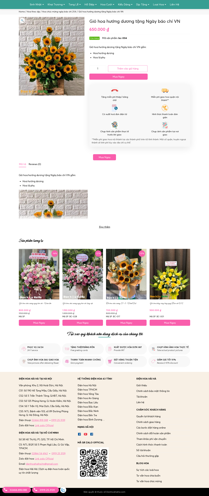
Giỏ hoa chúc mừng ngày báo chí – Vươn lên (35, 303)
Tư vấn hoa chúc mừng (149, 481)
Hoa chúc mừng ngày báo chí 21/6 (59, 11)
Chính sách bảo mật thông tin (153, 390)
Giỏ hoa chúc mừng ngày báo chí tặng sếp (77, 303)
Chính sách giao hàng (148, 421)
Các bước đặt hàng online (151, 427)
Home (22, 11)
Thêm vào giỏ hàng (127, 68)
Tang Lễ (73, 4)
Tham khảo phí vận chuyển (151, 438)
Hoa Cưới (106, 4)
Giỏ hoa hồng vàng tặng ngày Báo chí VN (166, 303)
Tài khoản (141, 396)
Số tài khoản (143, 450)
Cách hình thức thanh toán (151, 444)
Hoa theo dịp (33, 11)
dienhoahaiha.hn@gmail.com (42, 463)
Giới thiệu (141, 385)
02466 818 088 (40, 420)
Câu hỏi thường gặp (147, 455)
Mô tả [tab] (22, 164)
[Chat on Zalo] (63, 490)
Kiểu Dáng (124, 4)
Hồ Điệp (89, 4)
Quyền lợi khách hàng (148, 416)
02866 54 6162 (40, 453)
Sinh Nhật (36, 4)
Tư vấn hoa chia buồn (148, 475)
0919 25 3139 (58, 420)
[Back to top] (203, 490)
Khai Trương (55, 4)
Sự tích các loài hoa (147, 469)
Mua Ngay (118, 76)
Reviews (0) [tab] (35, 164)
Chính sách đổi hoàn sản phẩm (153, 433)
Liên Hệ (174, 4)
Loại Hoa (158, 4)
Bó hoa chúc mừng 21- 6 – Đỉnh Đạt (121, 303)
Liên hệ (140, 402)
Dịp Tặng (141, 4)
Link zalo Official (44, 425)
